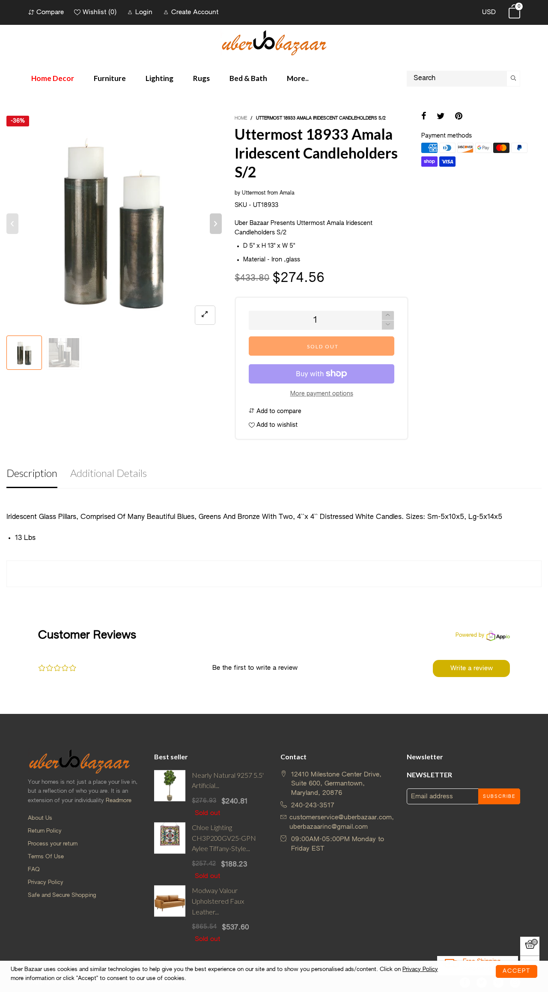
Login (143, 12)
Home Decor (52, 78)
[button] (12, 223)
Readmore (118, 800)
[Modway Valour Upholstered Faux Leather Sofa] (169, 914)
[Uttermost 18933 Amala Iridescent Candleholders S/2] (114, 223)
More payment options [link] (321, 394)
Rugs (201, 78)
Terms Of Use (46, 857)
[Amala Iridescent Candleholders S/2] (64, 353)
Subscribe (499, 796)
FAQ (34, 869)
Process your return (52, 844)
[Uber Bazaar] (274, 42)
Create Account (194, 12)
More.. (298, 78)
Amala (287, 193)
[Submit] (513, 79)
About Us (40, 818)
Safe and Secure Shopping (62, 895)
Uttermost (253, 193)
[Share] (423, 117)
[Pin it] (458, 117)
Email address (432, 796)
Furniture (110, 78)
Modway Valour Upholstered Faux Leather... (218, 901)
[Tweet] (441, 117)
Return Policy (45, 831)
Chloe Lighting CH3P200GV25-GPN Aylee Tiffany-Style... (224, 838)
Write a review (471, 668)
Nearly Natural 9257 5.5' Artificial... (228, 780)
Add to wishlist (276, 425)
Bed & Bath (248, 78)
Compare (50, 12)
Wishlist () (99, 12)
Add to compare (278, 411)
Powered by (470, 635)
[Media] (205, 315)
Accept (516, 971)
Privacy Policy (45, 882)
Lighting (159, 78)
